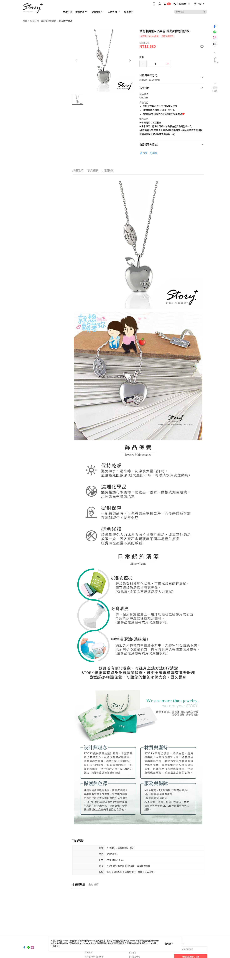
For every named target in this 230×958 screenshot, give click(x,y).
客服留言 (132, 953)
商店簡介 (88, 953)
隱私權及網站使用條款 (94, 957)
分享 (145, 153)
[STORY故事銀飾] (40, 8)
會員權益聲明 (134, 957)
